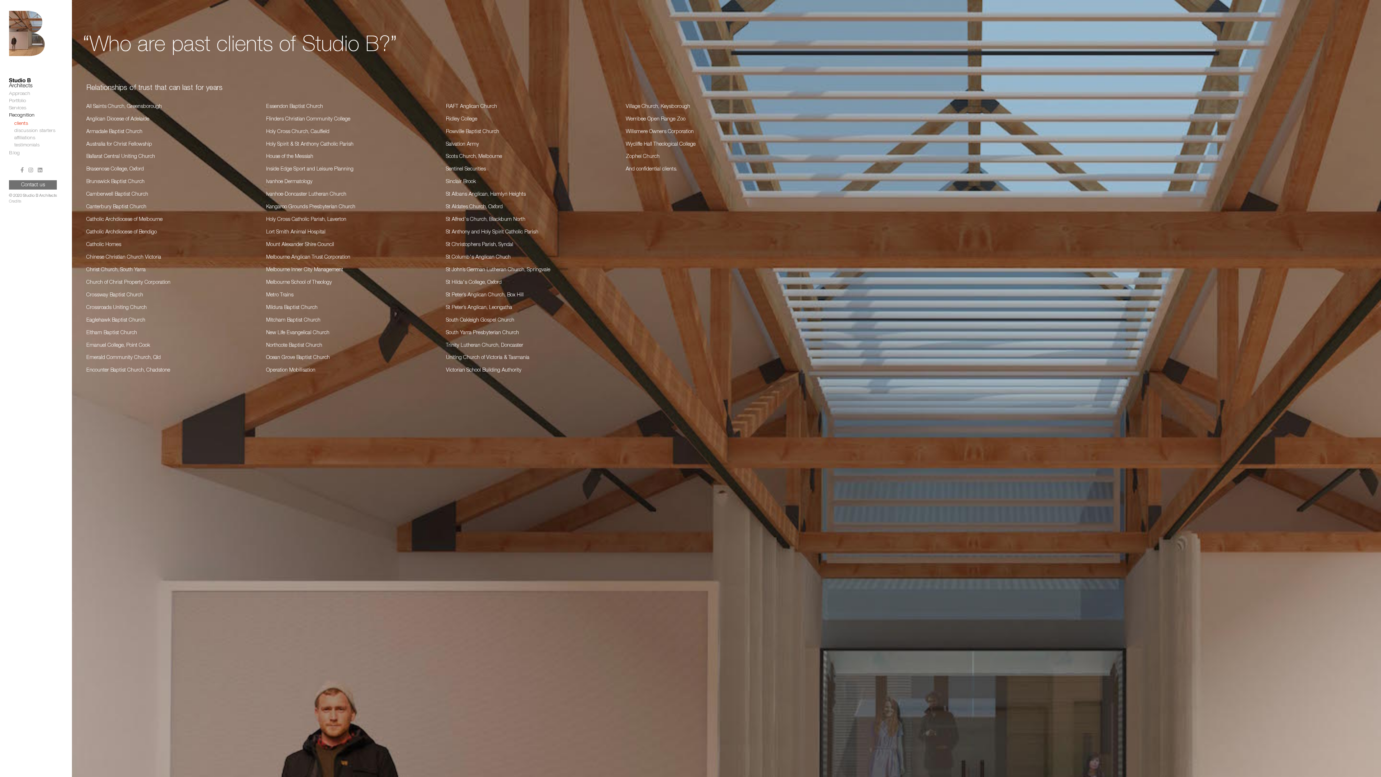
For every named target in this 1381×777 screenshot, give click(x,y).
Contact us (33, 185)
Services (17, 108)
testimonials (27, 145)
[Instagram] (30, 170)
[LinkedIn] (40, 170)
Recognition (22, 115)
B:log (14, 153)
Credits (15, 202)
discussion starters (34, 130)
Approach (19, 93)
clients (21, 123)
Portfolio (17, 101)
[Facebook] (22, 170)
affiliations (24, 138)
